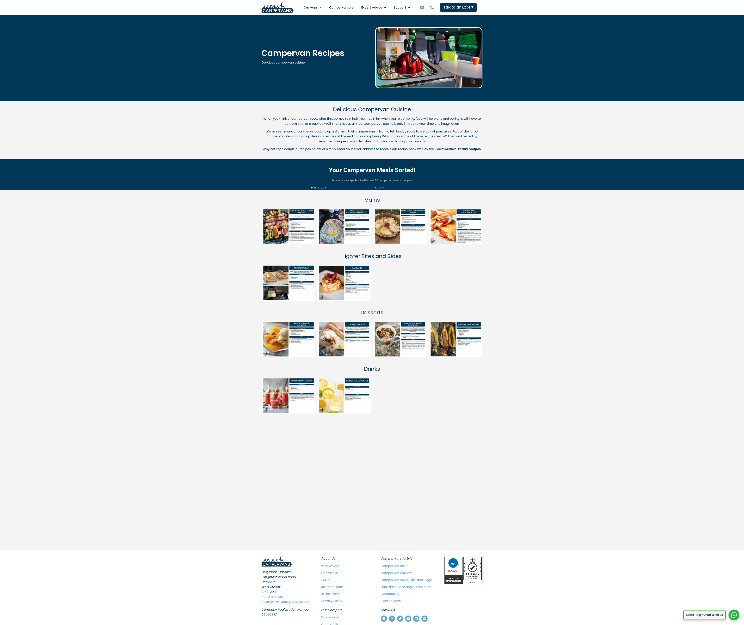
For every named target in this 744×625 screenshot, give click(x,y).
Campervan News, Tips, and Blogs (406, 580)
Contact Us (329, 573)
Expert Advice (371, 7)
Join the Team (332, 587)
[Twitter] (400, 619)
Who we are (330, 566)
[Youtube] (408, 619)
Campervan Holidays (396, 573)
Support (400, 7)
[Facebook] (384, 619)
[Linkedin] (416, 619)
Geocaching (390, 594)
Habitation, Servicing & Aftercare (406, 587)
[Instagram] (392, 619)
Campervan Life (341, 7)
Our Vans (311, 7)
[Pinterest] (424, 619)
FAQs (325, 580)
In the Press (330, 594)
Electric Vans (391, 601)
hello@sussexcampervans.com (285, 602)
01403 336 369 (272, 597)
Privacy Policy (331, 601)
